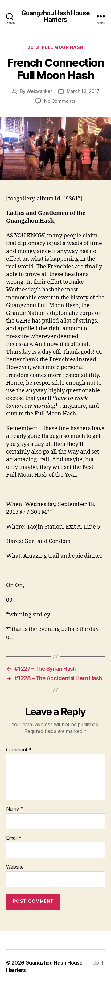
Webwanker (39, 91)
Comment (19, 750)
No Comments (59, 101)
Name (14, 809)
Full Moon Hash (62, 47)
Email (14, 838)
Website (15, 867)
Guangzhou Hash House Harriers (55, 16)
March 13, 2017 (83, 91)
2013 (33, 47)
